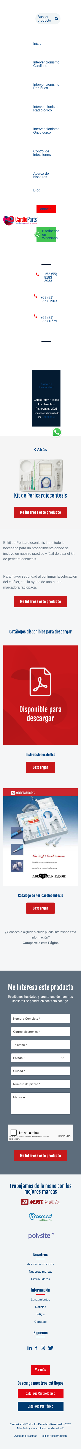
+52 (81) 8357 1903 (49, 299)
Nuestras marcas (40, 1271)
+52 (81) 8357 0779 (49, 319)
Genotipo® (57, 1428)
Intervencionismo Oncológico (46, 130)
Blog (36, 190)
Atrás (41, 449)
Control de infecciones (42, 153)
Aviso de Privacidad (46, 385)
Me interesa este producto (40, 512)
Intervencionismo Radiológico (46, 108)
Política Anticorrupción (54, 1435)
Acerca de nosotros (40, 1264)
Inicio (37, 43)
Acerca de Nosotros (41, 175)
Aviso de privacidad (25, 1435)
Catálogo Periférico (40, 1406)
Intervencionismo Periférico (46, 86)
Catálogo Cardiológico (40, 1393)
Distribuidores (40, 1279)
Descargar (41, 767)
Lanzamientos (40, 1299)
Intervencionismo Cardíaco (46, 64)
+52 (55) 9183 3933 (50, 277)
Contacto (44, 209)
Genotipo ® (48, 416)
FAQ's (41, 1314)
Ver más (40, 1370)
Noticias (40, 1307)
